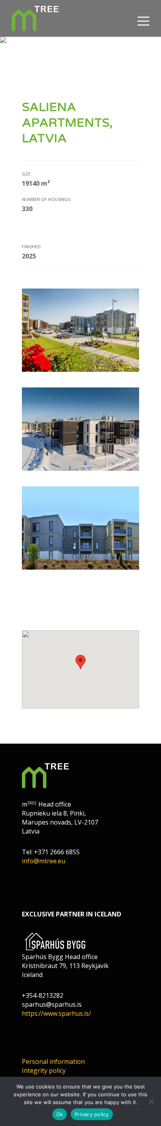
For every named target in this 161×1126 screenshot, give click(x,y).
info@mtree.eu (43, 861)
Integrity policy (44, 1070)
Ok (59, 1114)
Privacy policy (92, 1114)
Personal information (53, 1061)
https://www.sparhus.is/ (56, 1013)
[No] (151, 1101)
